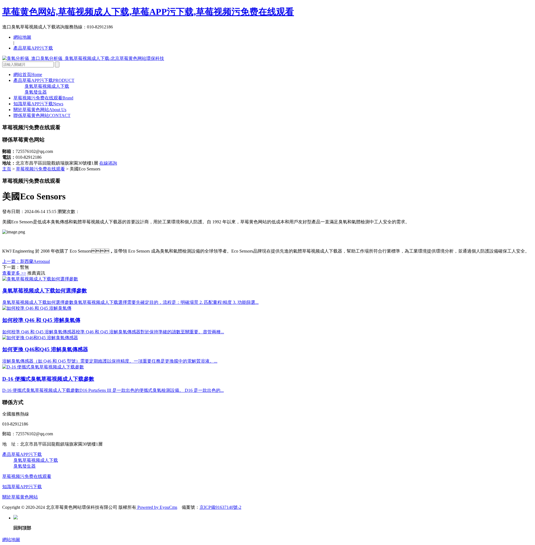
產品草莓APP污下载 (33, 48)
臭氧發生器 (36, 92)
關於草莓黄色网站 (39, 109)
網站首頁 (27, 74)
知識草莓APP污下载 (38, 103)
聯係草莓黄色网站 (41, 115)
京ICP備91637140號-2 (220, 507)
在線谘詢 (108, 163)
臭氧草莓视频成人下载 (47, 86)
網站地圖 (22, 37)
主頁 (6, 169)
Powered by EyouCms (156, 507)
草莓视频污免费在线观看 (43, 98)
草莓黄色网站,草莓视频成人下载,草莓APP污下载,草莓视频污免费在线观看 (148, 12)
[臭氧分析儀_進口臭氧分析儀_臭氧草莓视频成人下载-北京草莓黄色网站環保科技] (83, 58)
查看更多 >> (14, 273)
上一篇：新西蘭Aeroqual (26, 261)
